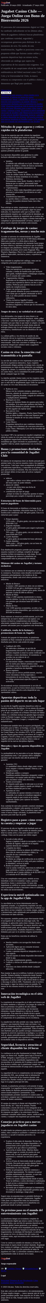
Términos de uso (16, 1280)
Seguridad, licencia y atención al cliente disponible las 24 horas (22, 116)
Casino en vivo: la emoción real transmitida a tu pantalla (22, 100)
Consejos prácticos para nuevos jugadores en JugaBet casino (22, 118)
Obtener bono (6, 90)
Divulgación (28, 1280)
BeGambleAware (30, 1269)
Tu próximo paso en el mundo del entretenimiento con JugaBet (22, 120)
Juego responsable (17, 1283)
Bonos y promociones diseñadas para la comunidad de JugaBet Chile (22, 104)
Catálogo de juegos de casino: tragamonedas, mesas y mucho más (17, 98)
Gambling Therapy (13, 1269)
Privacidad (5, 1280)
